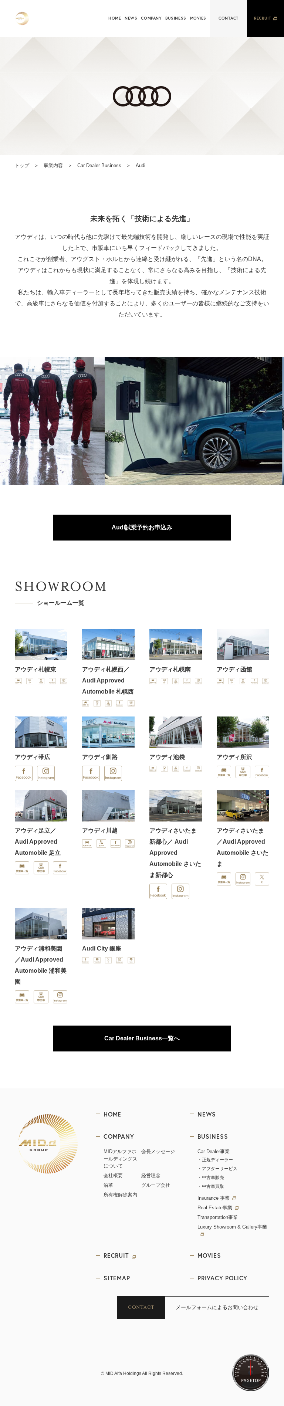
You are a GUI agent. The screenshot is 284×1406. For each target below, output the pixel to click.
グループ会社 (155, 1185)
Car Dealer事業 (213, 1151)
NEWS (131, 18)
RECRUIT (262, 18)
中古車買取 (213, 1186)
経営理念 (150, 1175)
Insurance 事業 (213, 1198)
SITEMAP (117, 1278)
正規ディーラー (217, 1159)
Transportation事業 (217, 1217)
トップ (22, 165)
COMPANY (151, 18)
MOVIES (198, 18)
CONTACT (229, 18)
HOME (114, 18)
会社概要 (113, 1175)
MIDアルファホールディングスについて (120, 1159)
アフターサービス (219, 1168)
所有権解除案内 (120, 1194)
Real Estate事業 (214, 1207)
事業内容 (53, 165)
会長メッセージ (158, 1151)
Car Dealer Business (99, 165)
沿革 (108, 1185)
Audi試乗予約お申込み (142, 527)
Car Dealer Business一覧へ (142, 1038)
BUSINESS (175, 18)
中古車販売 (213, 1177)
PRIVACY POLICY (222, 1278)
